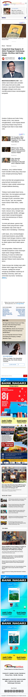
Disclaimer (22, 673)
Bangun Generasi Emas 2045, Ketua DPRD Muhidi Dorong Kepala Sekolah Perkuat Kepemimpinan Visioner (13, 562)
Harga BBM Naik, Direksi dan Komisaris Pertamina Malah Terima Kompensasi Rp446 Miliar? (13, 330)
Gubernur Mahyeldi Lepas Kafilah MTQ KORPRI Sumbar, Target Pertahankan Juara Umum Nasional (16, 511)
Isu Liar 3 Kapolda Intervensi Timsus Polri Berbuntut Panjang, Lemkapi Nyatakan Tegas (12, 336)
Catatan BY (5, 673)
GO (25, 375)
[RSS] (22, 691)
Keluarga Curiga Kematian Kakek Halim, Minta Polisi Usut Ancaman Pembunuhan (20, 312)
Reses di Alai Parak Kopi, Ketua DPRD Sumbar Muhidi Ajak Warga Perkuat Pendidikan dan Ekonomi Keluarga (16, 505)
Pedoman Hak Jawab (14, 681)
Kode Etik (13, 679)
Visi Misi (15, 675)
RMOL (4, 278)
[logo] (14, 667)
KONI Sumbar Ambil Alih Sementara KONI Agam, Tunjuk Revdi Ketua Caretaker (17, 500)
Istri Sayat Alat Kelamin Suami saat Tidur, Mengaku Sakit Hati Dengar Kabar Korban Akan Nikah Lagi (13, 324)
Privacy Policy (8, 675)
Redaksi (12, 673)
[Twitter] (8, 691)
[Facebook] (5, 691)
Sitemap (20, 675)
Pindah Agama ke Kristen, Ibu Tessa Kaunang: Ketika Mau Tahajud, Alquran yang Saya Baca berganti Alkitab (14, 567)
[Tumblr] (19, 691)
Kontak (16, 673)
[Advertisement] (14, 105)
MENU (4, 18)
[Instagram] (14, 691)
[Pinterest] (11, 691)
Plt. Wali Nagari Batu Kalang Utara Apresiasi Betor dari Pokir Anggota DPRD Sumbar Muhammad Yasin (17, 523)
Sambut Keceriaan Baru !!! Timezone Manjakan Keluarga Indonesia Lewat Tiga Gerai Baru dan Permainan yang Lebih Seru (12, 557)
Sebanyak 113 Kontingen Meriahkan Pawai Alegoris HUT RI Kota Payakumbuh (17, 517)
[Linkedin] (17, 691)
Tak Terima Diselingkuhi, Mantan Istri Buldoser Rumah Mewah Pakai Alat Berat (7, 312)
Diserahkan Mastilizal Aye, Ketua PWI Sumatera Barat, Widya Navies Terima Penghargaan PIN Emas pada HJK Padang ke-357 (14, 486)
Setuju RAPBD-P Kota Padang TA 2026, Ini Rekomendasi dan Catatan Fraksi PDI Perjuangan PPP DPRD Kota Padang (14, 548)
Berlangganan (6, 679)
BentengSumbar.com (13, 695)
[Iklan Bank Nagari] (14, 617)
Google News (20, 303)
